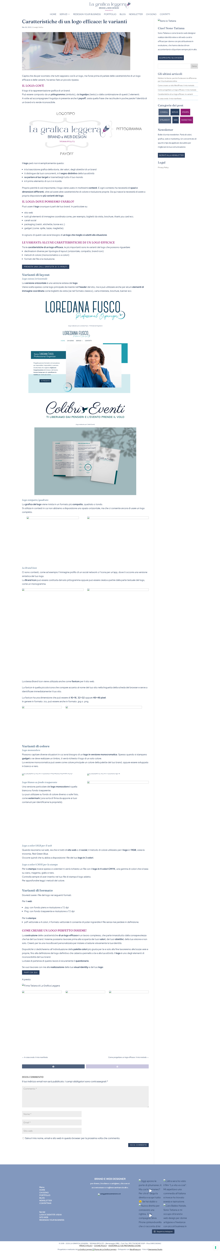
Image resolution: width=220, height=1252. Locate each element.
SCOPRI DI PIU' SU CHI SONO (171, 58)
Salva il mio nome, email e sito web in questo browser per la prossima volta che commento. (72, 1138)
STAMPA (185, 112)
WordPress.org (135, 1249)
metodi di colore (32, 254)
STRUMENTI (165, 120)
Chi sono (151, 14)
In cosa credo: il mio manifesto (169, 98)
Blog (123, 14)
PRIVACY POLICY (85, 1246)
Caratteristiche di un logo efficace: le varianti (175, 94)
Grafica (40, 27)
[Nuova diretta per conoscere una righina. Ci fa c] (150, 1215)
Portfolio (110, 14)
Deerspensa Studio (155, 1249)
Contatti (165, 14)
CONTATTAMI (45, 1203)
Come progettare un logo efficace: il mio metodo (177, 90)
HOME (42, 1190)
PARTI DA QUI (31, 972)
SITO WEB (43, 1217)
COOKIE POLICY (100, 1246)
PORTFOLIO (44, 1195)
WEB (175, 120)
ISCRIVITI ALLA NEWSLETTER (171, 155)
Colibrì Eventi (90, 424)
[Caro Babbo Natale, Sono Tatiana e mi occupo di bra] (175, 1215)
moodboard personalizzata (59, 943)
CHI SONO (44, 1192)
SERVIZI (175, 112)
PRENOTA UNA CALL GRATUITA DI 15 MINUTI (45, 267)
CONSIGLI (164, 112)
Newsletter (136, 14)
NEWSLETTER (45, 1200)
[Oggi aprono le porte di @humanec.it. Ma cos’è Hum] (150, 1191)
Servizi (63, 14)
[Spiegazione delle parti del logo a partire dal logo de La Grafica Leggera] (85, 157)
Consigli (35, 27)
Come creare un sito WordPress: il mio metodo (176, 85)
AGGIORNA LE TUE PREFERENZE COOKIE (124, 1246)
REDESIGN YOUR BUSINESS (51, 1220)
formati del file (31, 258)
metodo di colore (98, 849)
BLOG (42, 1198)
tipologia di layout (58, 251)
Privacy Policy (163, 167)
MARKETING (186, 120)
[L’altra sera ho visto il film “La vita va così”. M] (175, 1191)
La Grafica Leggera (85, 1249)
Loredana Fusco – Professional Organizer (90, 326)
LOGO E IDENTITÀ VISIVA (50, 1214)
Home (53, 14)
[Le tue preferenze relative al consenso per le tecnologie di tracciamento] (215, 1247)
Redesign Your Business (87, 14)
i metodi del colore (54, 880)
